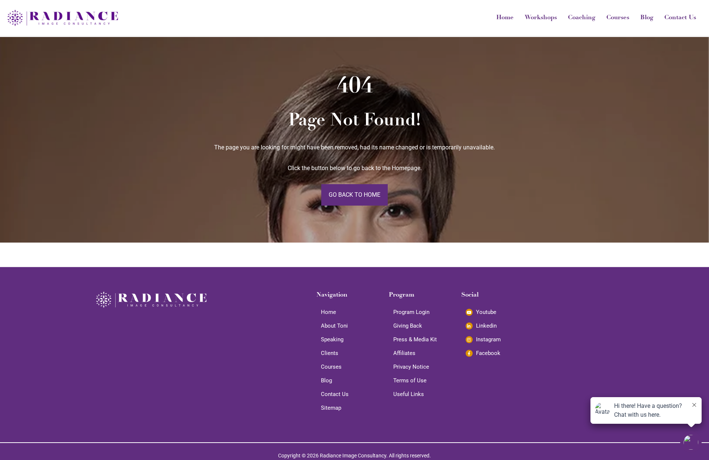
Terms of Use (410, 380)
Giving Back (407, 325)
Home (505, 18)
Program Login (411, 312)
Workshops (541, 18)
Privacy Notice (411, 366)
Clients (329, 353)
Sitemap (331, 408)
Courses (617, 18)
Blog (646, 18)
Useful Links (408, 394)
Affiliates (404, 353)
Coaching (581, 18)
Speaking (332, 339)
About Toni (334, 325)
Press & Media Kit (415, 339)
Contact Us (680, 18)
